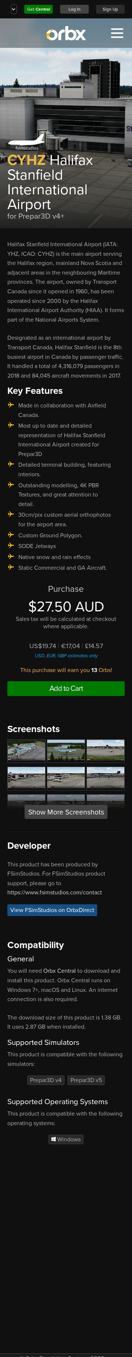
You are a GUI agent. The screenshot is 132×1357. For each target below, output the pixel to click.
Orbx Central (59, 971)
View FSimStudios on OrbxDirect (52, 910)
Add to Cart (66, 688)
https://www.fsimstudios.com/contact (54, 892)
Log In (75, 9)
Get (38, 9)
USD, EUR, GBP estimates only (66, 656)
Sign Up (110, 9)
